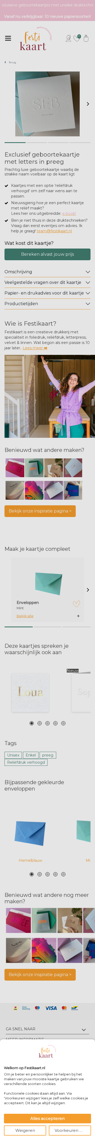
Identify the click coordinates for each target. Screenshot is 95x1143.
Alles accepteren (47, 1118)
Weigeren (25, 1130)
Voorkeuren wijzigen (73, 1130)
